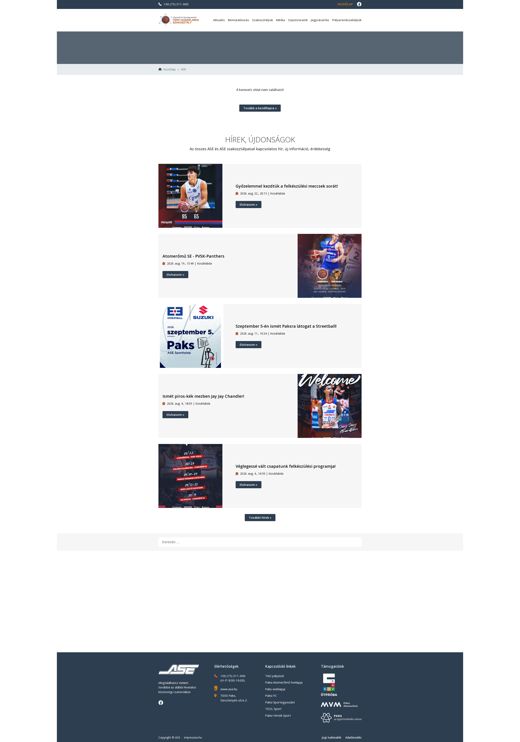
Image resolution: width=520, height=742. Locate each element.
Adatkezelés (353, 737)
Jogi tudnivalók (331, 737)
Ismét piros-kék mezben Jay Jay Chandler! (203, 396)
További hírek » (260, 517)
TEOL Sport (273, 709)
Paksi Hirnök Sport (278, 715)
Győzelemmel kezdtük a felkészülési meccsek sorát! (287, 186)
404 (183, 69)
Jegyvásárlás (320, 20)
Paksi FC (271, 695)
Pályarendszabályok (347, 20)
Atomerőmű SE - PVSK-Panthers (193, 256)
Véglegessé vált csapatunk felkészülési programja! (286, 466)
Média (280, 20)
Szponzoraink (298, 20)
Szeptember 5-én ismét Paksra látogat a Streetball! (286, 326)
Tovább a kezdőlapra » (260, 108)
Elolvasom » (248, 204)
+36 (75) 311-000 (176, 4)
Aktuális (219, 20)
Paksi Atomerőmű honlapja (283, 682)
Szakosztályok (262, 20)
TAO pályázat (274, 676)
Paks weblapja (275, 689)
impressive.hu (193, 737)
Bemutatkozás (238, 20)
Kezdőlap (345, 4)
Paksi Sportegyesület (280, 702)
